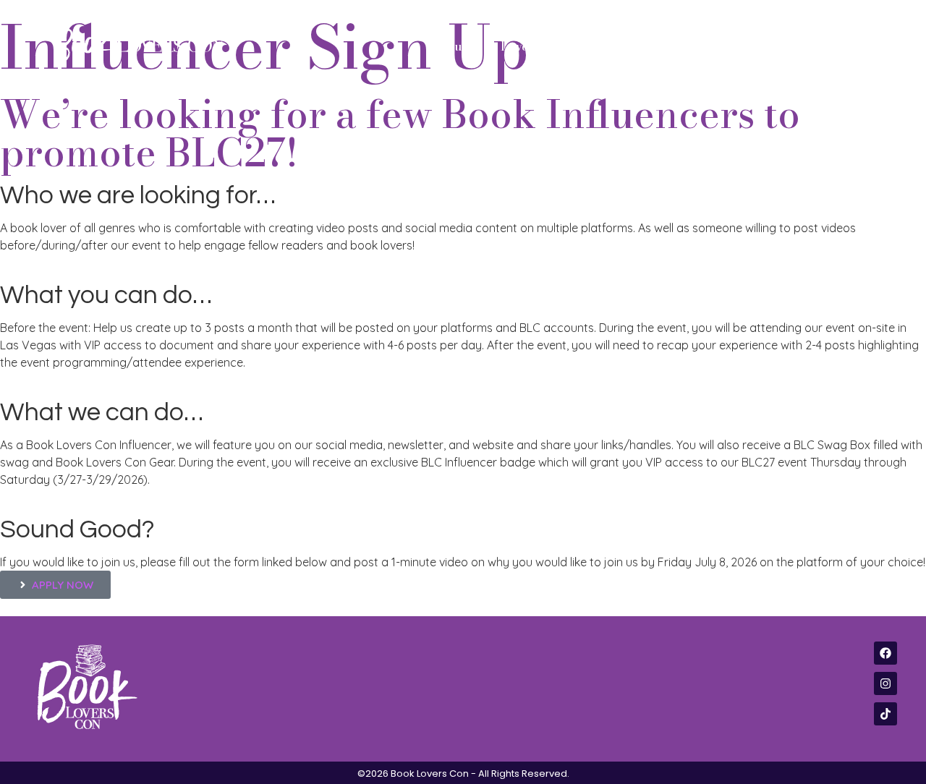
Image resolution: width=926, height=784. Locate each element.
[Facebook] (885, 653)
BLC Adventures (793, 46)
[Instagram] (885, 683)
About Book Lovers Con (498, 46)
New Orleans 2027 (647, 46)
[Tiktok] (885, 713)
